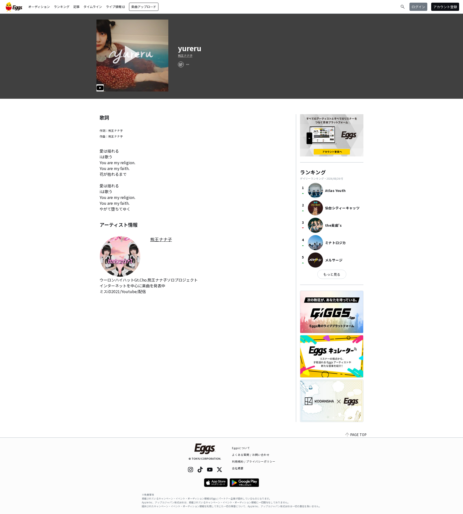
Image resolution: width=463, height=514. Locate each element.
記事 (76, 6)
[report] (188, 64)
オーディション (39, 6)
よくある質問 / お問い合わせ (251, 455)
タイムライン (92, 6)
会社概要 (238, 468)
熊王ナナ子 (185, 55)
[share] (181, 64)
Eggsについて (241, 448)
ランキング (61, 6)
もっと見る (331, 274)
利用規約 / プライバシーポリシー (254, 461)
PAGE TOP (358, 434)
